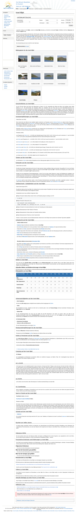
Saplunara (19, 180)
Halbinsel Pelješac (57, 122)
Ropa (21, 246)
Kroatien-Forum (7, 19)
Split (62, 123)
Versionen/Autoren (47, 8)
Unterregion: (42, 22)
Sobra (26, 135)
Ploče (55, 128)
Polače (17, 126)
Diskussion (31, 8)
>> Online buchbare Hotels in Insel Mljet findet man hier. (27, 349)
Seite (17, 8)
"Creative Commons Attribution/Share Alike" (24, 508)
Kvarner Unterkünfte (59, 510)
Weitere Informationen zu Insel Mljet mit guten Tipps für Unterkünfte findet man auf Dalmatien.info (37, 487)
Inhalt (23, 500)
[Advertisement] (42, 3)
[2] (48, 339)
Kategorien (19, 500)
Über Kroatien (58, 507)
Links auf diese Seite (8, 71)
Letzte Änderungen (8, 21)
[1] (29, 333)
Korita (26, 110)
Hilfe (5, 27)
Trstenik (65, 124)
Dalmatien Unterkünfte (67, 510)
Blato (25, 243)
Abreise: (63, 22)
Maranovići (25, 236)
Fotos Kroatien (35, 510)
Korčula (48, 123)
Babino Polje (57, 181)
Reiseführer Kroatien (23, 510)
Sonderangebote (23, 8)
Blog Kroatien (29, 510)
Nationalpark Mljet (30, 36)
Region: (41, 20)
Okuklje (42, 228)
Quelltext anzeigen (38, 8)
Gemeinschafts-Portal (7, 17)
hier (50, 494)
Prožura (23, 110)
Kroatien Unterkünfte (43, 510)
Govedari (43, 252)
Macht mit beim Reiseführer (7, 25)
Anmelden (73, 0)
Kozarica (42, 248)
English (5, 84)
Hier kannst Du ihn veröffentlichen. (49, 467)
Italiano (5, 88)
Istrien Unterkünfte (50, 510)
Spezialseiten (7, 75)
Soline (18, 254)
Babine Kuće (23, 254)
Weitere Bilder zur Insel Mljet (23, 490)
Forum (35, 480)
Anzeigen (27, 46)
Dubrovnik (56, 110)
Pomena (28, 257)
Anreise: (63, 20)
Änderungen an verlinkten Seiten (7, 73)
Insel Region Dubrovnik (29, 500)
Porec (73, 510)
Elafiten (51, 303)
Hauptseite (8, 5)
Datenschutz (63, 507)
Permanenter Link (7, 78)
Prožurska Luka (46, 230)
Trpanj (65, 128)
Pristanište (30, 254)
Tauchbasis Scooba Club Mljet (22, 398)
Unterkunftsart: (20, 20)
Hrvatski (5, 86)
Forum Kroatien (16, 510)
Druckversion (7, 77)
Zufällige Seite (7, 22)
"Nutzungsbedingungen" (68, 508)
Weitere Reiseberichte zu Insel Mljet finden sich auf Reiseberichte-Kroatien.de (32, 464)
